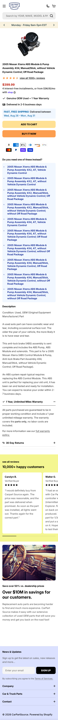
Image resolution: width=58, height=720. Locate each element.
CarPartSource (20, 714)
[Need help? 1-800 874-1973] (48, 6)
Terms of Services (43, 678)
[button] (4, 25)
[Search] (51, 16)
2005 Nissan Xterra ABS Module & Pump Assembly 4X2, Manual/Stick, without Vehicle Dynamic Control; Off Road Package (28, 194)
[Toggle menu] (4, 6)
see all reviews (10, 461)
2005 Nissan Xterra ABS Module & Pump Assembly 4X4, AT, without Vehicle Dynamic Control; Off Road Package (27, 235)
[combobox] (29, 15)
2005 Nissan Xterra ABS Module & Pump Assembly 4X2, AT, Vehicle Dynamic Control (27, 169)
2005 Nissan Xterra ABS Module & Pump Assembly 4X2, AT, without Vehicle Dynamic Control (27, 181)
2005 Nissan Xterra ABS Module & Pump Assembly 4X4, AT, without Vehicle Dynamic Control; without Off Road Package (28, 250)
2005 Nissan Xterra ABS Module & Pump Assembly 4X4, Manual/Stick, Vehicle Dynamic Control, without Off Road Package (28, 279)
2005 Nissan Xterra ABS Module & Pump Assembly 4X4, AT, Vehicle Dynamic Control (27, 222)
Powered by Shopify (41, 714)
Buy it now (29, 133)
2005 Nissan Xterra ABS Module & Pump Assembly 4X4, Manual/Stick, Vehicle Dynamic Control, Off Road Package (28, 264)
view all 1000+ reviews (32, 78)
